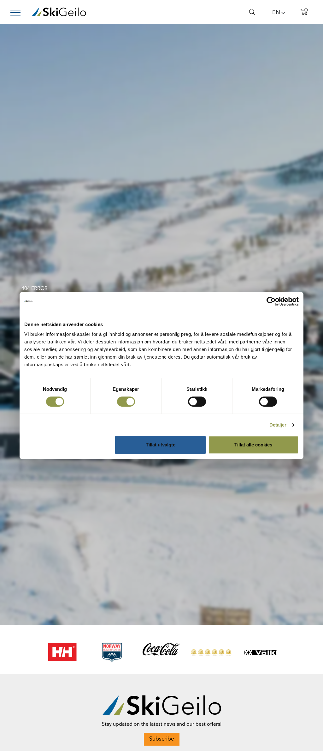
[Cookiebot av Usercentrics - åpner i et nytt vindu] (271, 301)
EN (276, 12)
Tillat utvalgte (160, 444)
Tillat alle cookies (253, 444)
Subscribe (161, 739)
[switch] (126, 402)
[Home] (59, 12)
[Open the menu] (18, 12)
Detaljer (278, 424)
